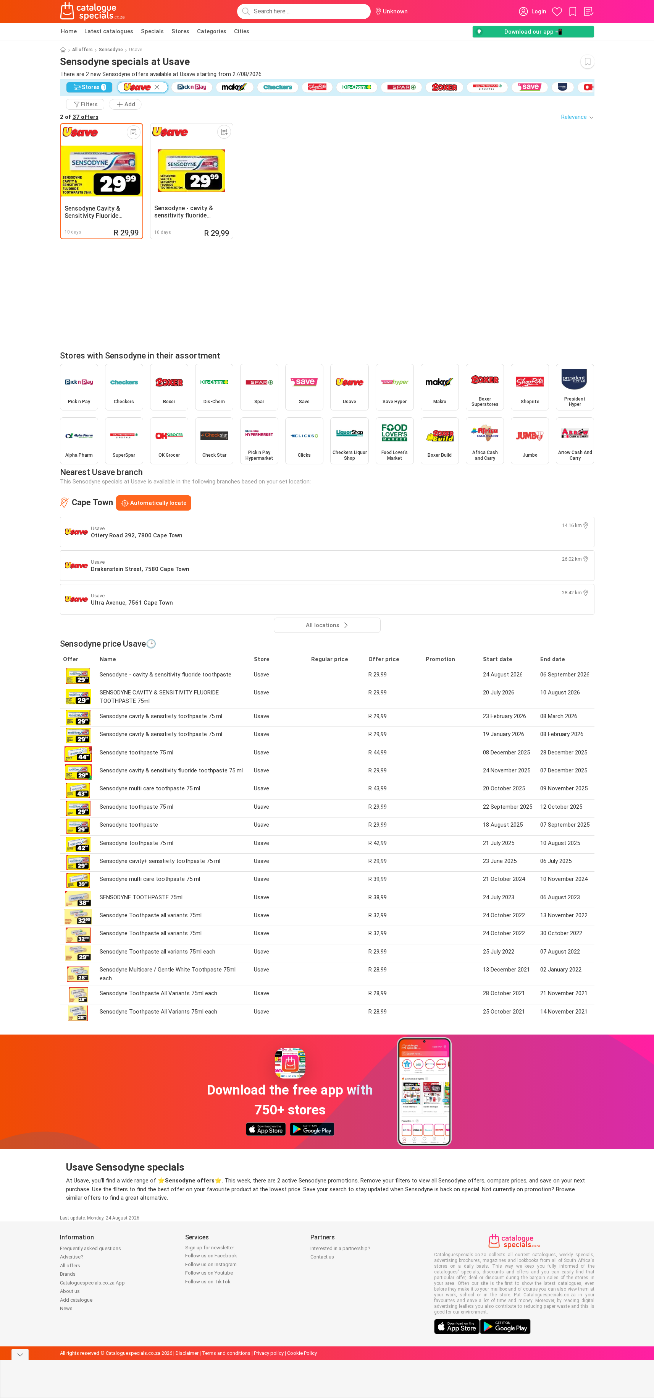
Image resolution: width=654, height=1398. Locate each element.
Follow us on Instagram (211, 1264)
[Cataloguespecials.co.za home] (92, 11)
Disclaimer (187, 1353)
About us (70, 1291)
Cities (241, 31)
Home (69, 31)
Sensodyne (111, 49)
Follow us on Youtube (209, 1273)
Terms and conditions (226, 1353)
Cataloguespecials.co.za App (92, 1283)
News (66, 1308)
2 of (79, 117)
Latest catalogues (108, 31)
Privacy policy (269, 1353)
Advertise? (71, 1257)
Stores (180, 31)
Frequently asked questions (90, 1248)
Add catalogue (76, 1300)
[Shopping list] (588, 11)
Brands (68, 1274)
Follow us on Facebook (211, 1256)
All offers (82, 49)
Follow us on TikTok (208, 1281)
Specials (152, 31)
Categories (211, 31)
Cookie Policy (302, 1353)
